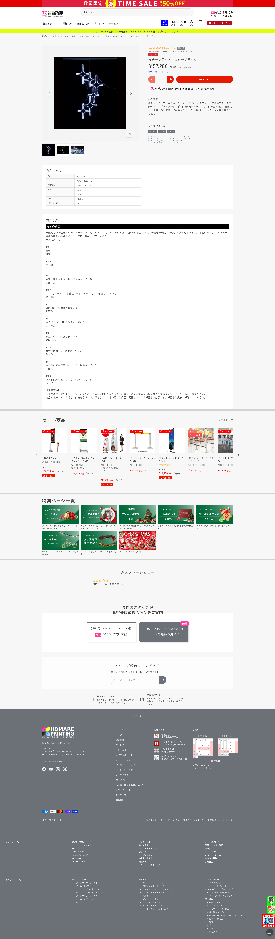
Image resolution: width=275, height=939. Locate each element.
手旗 (211, 928)
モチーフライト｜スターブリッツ (143, 36)
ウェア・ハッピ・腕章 (219, 908)
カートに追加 (205, 79)
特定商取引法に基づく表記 (220, 820)
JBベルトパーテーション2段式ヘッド (200, 460)
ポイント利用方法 (124, 769)
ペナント (213, 925)
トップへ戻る (135, 715)
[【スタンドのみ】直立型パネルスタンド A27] (84, 440)
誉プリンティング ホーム (52, 36)
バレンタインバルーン (219, 892)
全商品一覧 (157, 142)
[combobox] (137, 12)
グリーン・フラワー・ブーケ (155, 899)
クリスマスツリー (84, 886)
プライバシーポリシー (171, 820)
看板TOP (67, 23)
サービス (113, 23)
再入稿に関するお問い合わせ (129, 785)
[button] (200, 23)
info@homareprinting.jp (53, 761)
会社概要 (120, 739)
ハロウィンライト (217, 882)
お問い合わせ (122, 779)
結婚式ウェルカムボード (153, 886)
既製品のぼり (215, 902)
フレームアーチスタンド (153, 892)
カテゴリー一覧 (123, 789)
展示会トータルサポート (127, 764)
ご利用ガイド (122, 749)
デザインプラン (123, 759)
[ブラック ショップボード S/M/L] (172, 440)
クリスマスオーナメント (87, 882)
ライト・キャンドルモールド (155, 908)
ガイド (97, 23)
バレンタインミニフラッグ (221, 895)
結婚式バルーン (149, 895)
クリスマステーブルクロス (88, 895)
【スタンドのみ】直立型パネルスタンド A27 (84, 460)
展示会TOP (83, 23)
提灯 (211, 922)
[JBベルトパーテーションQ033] (230, 440)
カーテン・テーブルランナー (155, 882)
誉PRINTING (55, 820)
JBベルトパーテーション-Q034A (142, 460)
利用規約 (187, 820)
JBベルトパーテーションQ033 (230, 460)
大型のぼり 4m (49, 458)
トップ (119, 734)
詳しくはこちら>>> (170, 31)
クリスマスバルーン (85, 899)
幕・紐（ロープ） (217, 912)
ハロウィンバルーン (218, 886)
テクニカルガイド (124, 754)
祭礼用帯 (213, 931)
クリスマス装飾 (71, 36)
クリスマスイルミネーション (92, 36)
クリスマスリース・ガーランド (89, 892)
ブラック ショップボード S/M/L (171, 460)
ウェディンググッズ (151, 902)
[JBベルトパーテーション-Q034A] (142, 440)
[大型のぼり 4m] (54, 440)
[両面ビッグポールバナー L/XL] (113, 440)
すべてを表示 (225, 419)
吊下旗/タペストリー (218, 905)
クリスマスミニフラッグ (87, 902)
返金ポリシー (152, 820)
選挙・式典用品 (216, 918)
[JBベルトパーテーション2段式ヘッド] (201, 440)
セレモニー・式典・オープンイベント (226, 915)
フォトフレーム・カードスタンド (157, 889)
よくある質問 (122, 774)
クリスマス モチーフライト (117, 36)
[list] (90, 93)
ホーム (150, 136)
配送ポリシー (199, 820)
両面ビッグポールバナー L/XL (112, 460)
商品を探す (48, 23)
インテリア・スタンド (152, 905)
